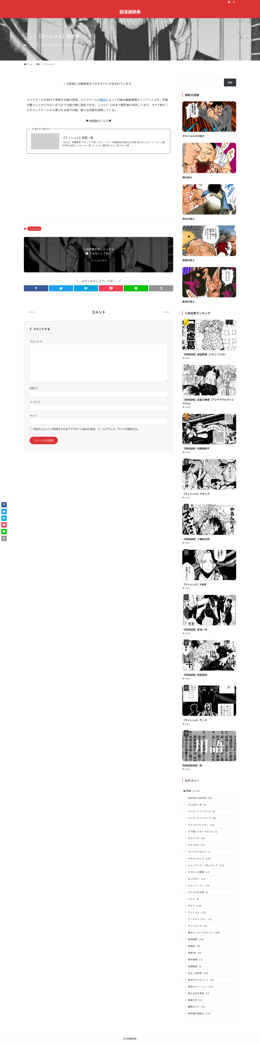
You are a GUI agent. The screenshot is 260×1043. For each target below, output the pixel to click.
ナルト (193, 899)
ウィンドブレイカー (201, 824)
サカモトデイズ (199, 858)
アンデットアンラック (201, 811)
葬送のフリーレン (200, 986)
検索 (229, 82)
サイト (33, 415)
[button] (36, 288)
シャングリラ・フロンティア (206, 865)
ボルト (194, 905)
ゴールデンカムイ (199, 851)
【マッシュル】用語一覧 (77, 137)
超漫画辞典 (130, 12)
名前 (33, 388)
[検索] (234, 2)
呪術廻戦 (196, 939)
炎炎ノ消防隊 (198, 973)
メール (35, 402)
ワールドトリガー (200, 919)
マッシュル (34, 45)
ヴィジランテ (197, 925)
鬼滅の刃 (195, 1000)
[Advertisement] (98, 189)
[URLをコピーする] (161, 288)
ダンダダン (196, 878)
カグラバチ (196, 838)
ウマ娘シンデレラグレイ (202, 831)
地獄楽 (194, 946)
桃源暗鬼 (194, 966)
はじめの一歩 (197, 804)
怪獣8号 (194, 952)
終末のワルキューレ (201, 979)
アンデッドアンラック (202, 818)
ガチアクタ (196, 845)
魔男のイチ (196, 1006)
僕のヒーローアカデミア (204, 932)
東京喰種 (195, 959)
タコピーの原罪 (198, 872)
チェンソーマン (198, 885)
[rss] (229, 2)
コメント (36, 341)
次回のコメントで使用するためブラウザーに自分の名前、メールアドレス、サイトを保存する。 (86, 428)
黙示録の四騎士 (199, 1013)
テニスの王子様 (198, 892)
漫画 (193, 790)
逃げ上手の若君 (198, 993)
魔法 (103, 100)
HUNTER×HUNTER (200, 798)
